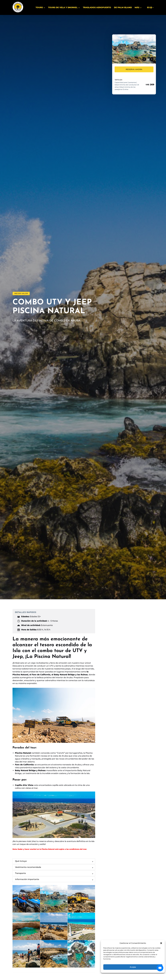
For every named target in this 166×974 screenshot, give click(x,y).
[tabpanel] (134, 49)
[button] (161, 943)
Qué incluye (21, 861)
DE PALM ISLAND (123, 7)
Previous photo (144, 59)
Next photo (151, 59)
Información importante (27, 879)
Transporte (20, 873)
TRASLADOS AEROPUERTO (97, 7)
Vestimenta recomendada (28, 867)
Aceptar (133, 967)
